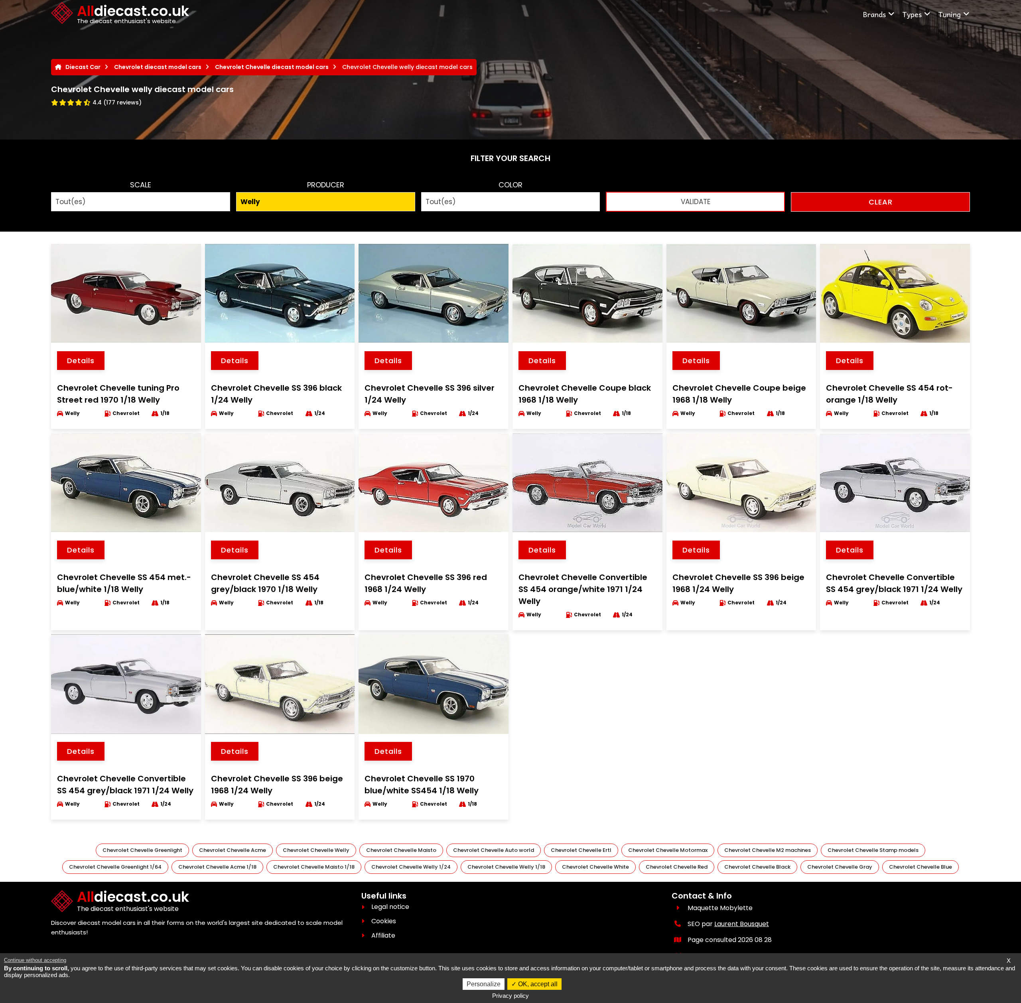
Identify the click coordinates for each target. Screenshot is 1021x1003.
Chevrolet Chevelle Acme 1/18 (217, 867)
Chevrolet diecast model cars (157, 67)
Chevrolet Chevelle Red (677, 867)
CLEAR (881, 202)
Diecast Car (83, 67)
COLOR (510, 185)
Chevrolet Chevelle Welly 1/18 (506, 867)
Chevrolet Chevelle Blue (920, 867)
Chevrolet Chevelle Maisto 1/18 (314, 867)
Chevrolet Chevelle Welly (316, 850)
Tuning (949, 14)
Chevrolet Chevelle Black (757, 867)
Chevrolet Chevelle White (595, 867)
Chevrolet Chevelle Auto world (493, 850)
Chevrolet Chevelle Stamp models (873, 850)
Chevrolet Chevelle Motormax (668, 850)
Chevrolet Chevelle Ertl (581, 850)
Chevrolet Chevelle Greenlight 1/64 (115, 867)
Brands (874, 14)
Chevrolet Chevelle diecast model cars (272, 67)
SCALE (140, 185)
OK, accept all (537, 984)
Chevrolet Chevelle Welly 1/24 (411, 867)
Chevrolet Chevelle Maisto (401, 850)
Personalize (484, 984)
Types (912, 14)
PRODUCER (325, 185)
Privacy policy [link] (510, 995)
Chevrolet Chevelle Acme (232, 850)
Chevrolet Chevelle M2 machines (767, 850)
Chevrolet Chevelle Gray (839, 867)
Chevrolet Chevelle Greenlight (142, 850)
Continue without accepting (35, 960)
